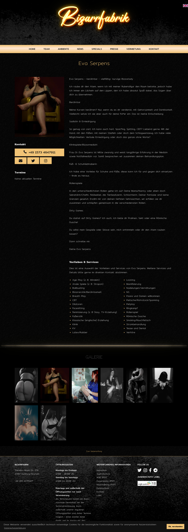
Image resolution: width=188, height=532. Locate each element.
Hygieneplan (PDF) (106, 481)
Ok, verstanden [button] (175, 526)
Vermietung (133, 49)
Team (46, 49)
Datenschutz (103, 488)
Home (32, 49)
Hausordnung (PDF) (106, 484)
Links (99, 495)
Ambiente (63, 49)
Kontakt (154, 49)
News (80, 49)
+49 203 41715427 (24, 481)
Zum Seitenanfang (94, 451)
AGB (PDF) (102, 477)
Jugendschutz (103, 473)
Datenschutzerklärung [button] (15, 528)
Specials (97, 49)
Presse (114, 49)
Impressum (102, 470)
